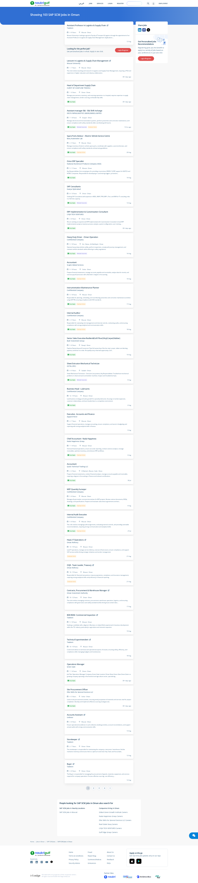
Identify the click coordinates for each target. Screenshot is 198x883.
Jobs (90, 3)
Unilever (70, 717)
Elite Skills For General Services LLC (80, 692)
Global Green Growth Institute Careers (113, 812)
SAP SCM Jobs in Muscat (68, 812)
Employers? (163, 3)
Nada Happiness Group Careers (111, 816)
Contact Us (111, 856)
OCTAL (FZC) (71, 366)
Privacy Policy (73, 859)
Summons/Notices (94, 859)
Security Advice (74, 863)
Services (100, 3)
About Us (110, 852)
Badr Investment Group (75, 341)
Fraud (90, 852)
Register (120, 3)
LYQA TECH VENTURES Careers (110, 828)
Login (110, 3)
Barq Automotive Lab (74, 139)
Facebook (144, 30)
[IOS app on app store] (132, 861)
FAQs (109, 863)
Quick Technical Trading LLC (77, 467)
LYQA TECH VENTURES (75, 214)
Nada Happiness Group (75, 441)
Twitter (148, 30)
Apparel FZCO (72, 417)
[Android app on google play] (138, 861)
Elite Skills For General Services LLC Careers (115, 820)
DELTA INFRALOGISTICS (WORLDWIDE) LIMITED (84, 113)
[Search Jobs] (148, 3)
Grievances (92, 863)
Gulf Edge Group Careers (108, 832)
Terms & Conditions (76, 856)
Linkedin (139, 30)
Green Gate (71, 667)
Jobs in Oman (40, 841)
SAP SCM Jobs (51, 841)
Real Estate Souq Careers (108, 824)
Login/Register (123, 50)
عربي (81, 3)
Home (32, 841)
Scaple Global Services (75, 265)
